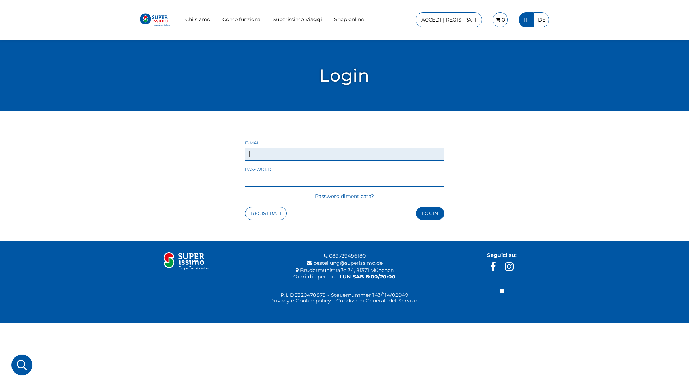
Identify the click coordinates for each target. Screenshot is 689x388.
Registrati (266, 213)
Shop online (349, 19)
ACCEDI (448, 20)
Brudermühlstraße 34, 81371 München (346, 270)
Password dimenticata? (344, 196)
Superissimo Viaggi (297, 19)
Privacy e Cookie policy (300, 300)
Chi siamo (197, 19)
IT (526, 20)
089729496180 (347, 256)
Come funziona (241, 19)
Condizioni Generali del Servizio (377, 300)
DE (541, 20)
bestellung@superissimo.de (347, 263)
